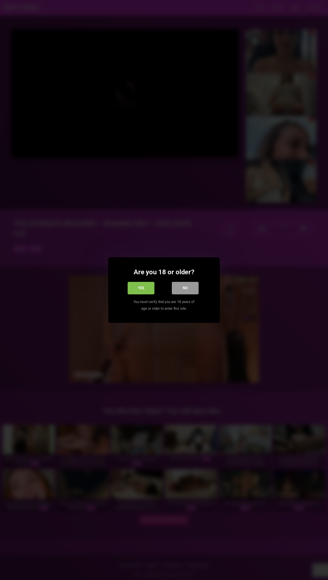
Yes (141, 288)
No (185, 288)
